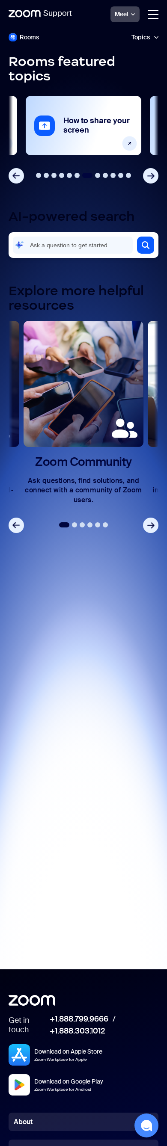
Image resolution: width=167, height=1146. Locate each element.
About (23, 1121)
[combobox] (73, 245)
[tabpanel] (83, 126)
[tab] (38, 175)
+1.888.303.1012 (77, 1031)
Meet (122, 14)
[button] (145, 245)
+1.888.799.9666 (79, 1019)
